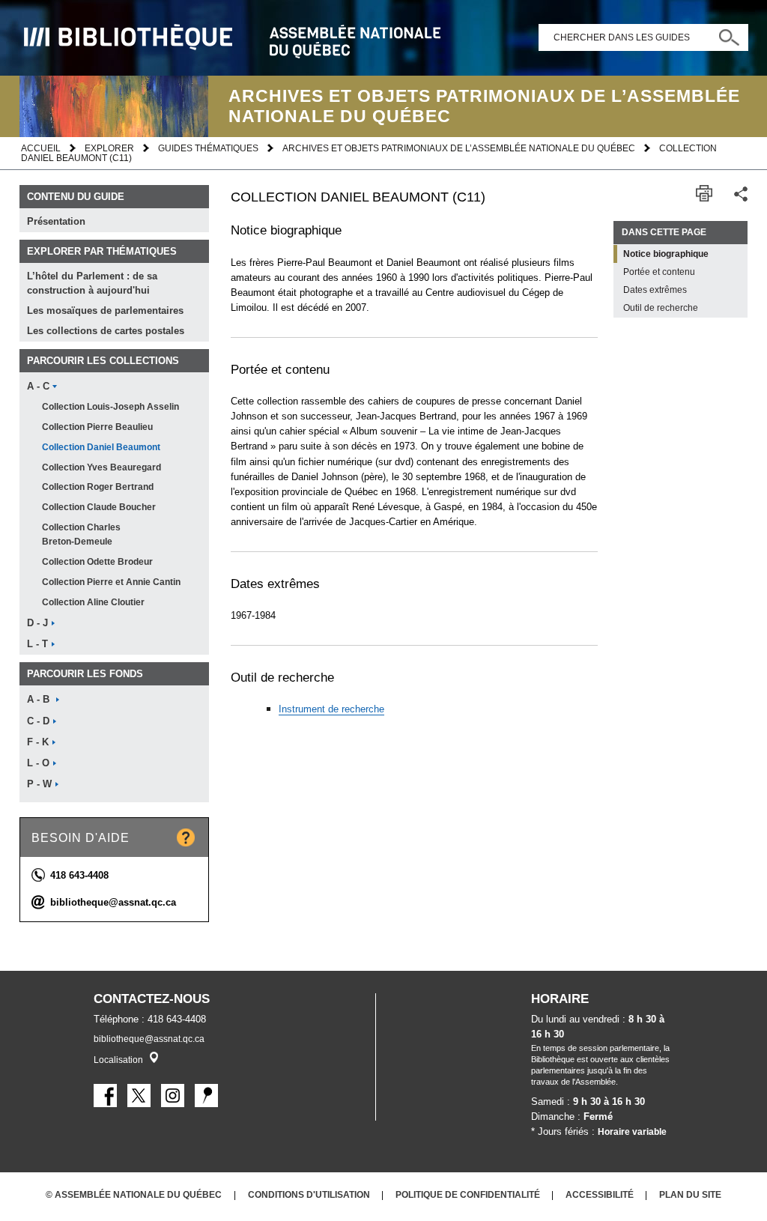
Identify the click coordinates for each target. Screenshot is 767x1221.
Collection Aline (93, 602)
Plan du (690, 1194)
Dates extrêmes (655, 290)
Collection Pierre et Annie (111, 582)
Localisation (118, 1060)
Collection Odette (97, 562)
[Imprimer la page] (704, 194)
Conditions (309, 1194)
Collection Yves (101, 467)
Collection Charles (81, 534)
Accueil (41, 148)
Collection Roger (98, 487)
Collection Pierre (97, 427)
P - (39, 784)
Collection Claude (99, 507)
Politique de (467, 1194)
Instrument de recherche (331, 709)
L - (37, 644)
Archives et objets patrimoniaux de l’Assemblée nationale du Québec (458, 148)
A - (38, 386)
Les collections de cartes (105, 331)
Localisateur (154, 1057)
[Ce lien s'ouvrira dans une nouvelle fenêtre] (105, 1095)
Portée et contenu (659, 272)
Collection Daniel (101, 447)
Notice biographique (666, 254)
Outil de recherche (660, 308)
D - (37, 623)
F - (38, 742)
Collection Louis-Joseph (110, 407)
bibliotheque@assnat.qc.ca (113, 902)
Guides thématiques (208, 148)
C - (38, 721)
